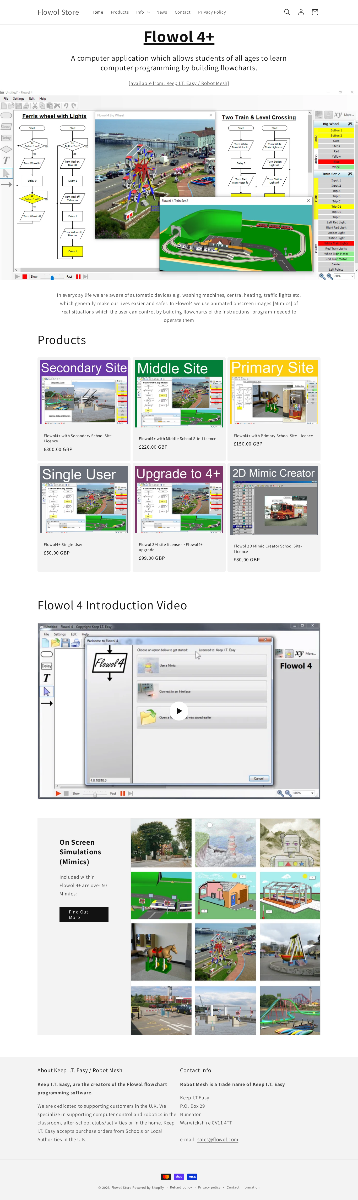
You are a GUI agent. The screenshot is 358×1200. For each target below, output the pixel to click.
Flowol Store (121, 1187)
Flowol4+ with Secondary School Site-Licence (78, 438)
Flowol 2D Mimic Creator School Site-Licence (268, 549)
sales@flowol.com (217, 1139)
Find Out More (79, 914)
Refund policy (181, 1187)
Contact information (243, 1187)
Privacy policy (209, 1187)
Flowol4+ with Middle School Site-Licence (177, 438)
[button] (143, 12)
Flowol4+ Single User (63, 544)
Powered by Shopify (148, 1187)
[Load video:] (179, 711)
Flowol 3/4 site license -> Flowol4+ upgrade (171, 547)
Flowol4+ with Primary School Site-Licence (273, 435)
